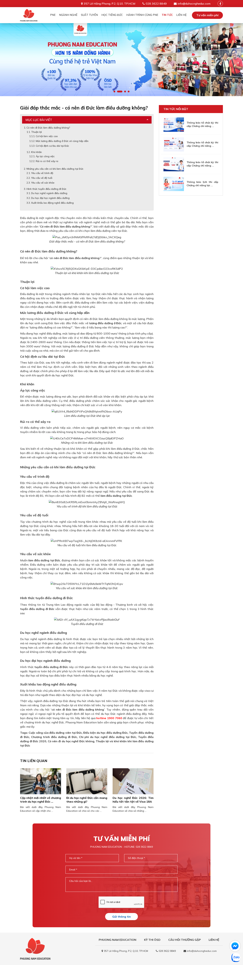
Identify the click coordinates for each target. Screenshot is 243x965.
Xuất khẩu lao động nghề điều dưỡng (52, 202)
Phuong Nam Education (117, 939)
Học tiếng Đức (112, 15)
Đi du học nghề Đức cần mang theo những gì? (86, 799)
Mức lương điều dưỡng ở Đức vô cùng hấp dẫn (62, 141)
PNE (53, 15)
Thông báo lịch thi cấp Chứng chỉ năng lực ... (202, 183)
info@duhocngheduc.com (194, 3)
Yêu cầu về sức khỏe (42, 182)
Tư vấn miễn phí (207, 15)
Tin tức (167, 15)
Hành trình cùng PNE (142, 15)
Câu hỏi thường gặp (184, 939)
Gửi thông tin (121, 916)
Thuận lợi (36, 132)
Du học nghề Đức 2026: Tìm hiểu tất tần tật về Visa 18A (133, 799)
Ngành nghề (68, 15)
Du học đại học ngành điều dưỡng (50, 198)
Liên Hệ (181, 15)
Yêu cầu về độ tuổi (41, 177)
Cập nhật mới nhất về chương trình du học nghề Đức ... (40, 799)
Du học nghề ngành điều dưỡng (49, 193)
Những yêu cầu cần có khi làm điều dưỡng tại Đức (55, 168)
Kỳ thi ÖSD (152, 939)
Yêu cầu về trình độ (42, 173)
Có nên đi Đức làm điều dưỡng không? (48, 127)
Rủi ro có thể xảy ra (47, 161)
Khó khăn (36, 152)
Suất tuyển (89, 15)
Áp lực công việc (45, 156)
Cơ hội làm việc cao (47, 136)
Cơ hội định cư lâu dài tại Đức (52, 145)
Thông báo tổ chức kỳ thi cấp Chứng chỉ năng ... (202, 124)
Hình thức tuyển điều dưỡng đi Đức (46, 189)
